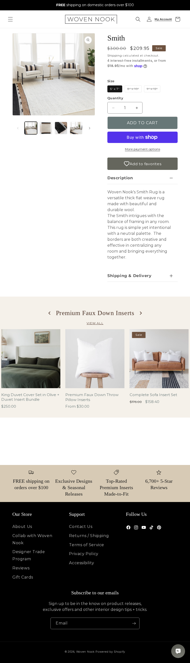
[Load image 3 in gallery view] (61, 128)
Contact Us (80, 526)
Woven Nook (85, 651)
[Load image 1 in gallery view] (30, 128)
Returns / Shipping (89, 535)
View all (95, 323)
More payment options (142, 149)
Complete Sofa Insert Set (153, 394)
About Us (22, 526)
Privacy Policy (83, 553)
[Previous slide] (49, 313)
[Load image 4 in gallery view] (76, 128)
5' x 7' (114, 89)
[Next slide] (140, 313)
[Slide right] (89, 128)
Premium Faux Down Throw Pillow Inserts (92, 397)
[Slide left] (17, 128)
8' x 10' (134, 89)
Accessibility (81, 563)
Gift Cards (22, 577)
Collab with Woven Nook (32, 539)
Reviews (20, 568)
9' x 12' (153, 89)
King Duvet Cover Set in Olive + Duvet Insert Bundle (30, 397)
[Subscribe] (133, 623)
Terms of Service (86, 544)
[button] (10, 19)
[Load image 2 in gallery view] (46, 128)
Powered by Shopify (110, 651)
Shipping (114, 55)
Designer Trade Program (28, 555)
